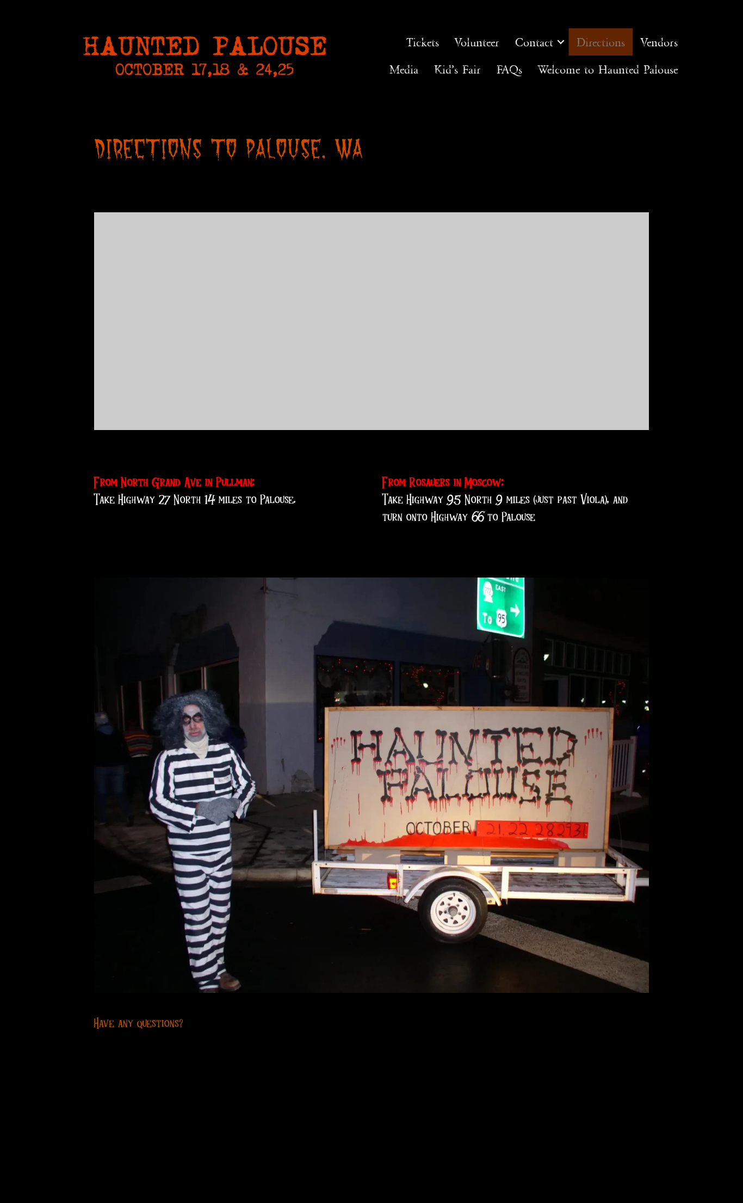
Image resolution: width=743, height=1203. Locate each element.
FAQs (509, 69)
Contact (534, 42)
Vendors (659, 42)
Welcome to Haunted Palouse (608, 69)
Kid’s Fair (457, 69)
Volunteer (477, 42)
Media (403, 69)
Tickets (422, 42)
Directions (601, 42)
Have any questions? (138, 1023)
